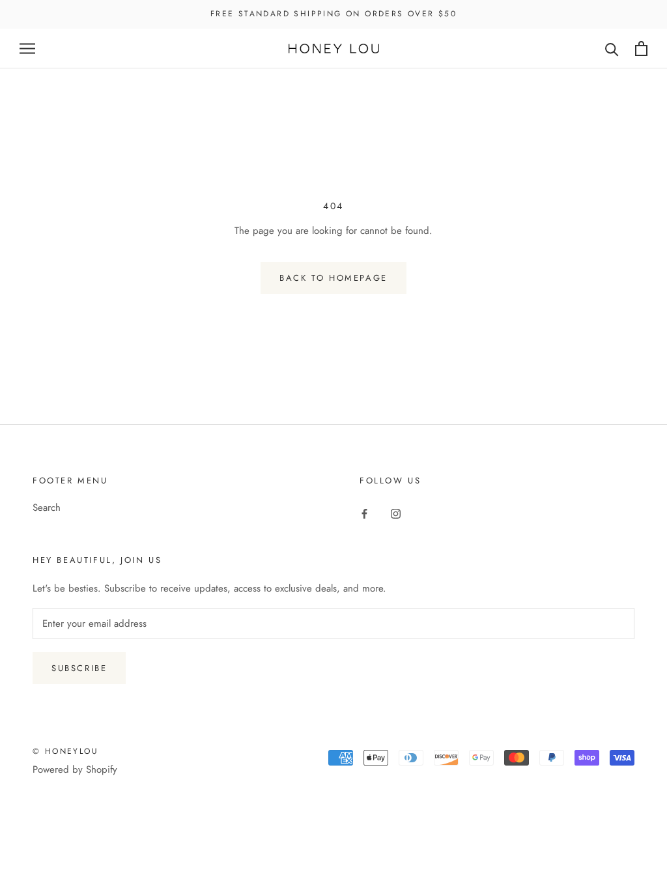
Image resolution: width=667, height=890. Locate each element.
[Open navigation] (27, 48)
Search (47, 507)
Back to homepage (333, 278)
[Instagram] (396, 512)
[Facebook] (364, 512)
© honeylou (65, 751)
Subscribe (79, 668)
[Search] (612, 48)
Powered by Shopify (75, 769)
